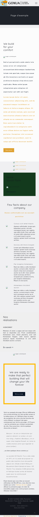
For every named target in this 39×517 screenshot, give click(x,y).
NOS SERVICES (22, 506)
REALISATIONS (19, 508)
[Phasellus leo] (19, 170)
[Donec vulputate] (19, 166)
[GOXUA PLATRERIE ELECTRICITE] (16, 3)
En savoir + (8, 347)
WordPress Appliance (10, 516)
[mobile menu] (36, 3)
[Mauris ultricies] (19, 162)
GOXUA (12, 506)
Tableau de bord (21, 485)
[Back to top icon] (35, 513)
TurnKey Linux (31, 516)
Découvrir (11, 192)
